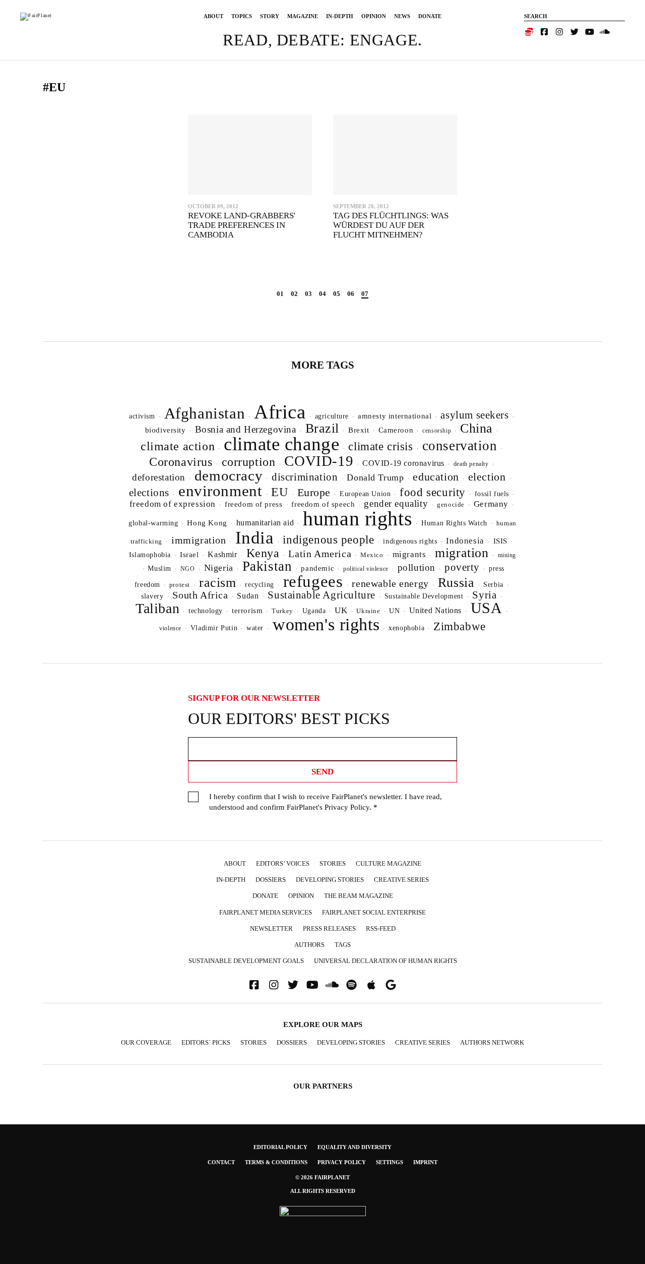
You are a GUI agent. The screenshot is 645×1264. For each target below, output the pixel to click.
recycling (259, 584)
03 (308, 293)
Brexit (358, 430)
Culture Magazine (388, 863)
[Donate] (529, 32)
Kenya (263, 553)
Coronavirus (181, 461)
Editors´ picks (205, 1042)
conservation (459, 445)
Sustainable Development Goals (246, 961)
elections (149, 493)
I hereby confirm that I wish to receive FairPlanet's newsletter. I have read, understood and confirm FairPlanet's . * (325, 802)
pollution (416, 567)
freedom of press (253, 504)
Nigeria (218, 568)
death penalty (471, 463)
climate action (178, 446)
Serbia (493, 584)
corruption (249, 461)
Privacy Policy (347, 807)
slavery (152, 596)
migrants (409, 554)
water (255, 628)
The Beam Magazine (358, 895)
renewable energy (390, 583)
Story (269, 16)
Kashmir (222, 554)
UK (341, 610)
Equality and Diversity (354, 1147)
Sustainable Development (424, 596)
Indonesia (465, 541)
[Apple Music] (371, 985)
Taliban (157, 608)
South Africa (200, 594)
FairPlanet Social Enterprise (374, 912)
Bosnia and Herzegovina (245, 429)
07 (364, 293)
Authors (309, 944)
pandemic (317, 568)
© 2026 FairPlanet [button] (322, 1177)
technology (205, 611)
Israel (189, 555)
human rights (357, 518)
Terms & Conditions (276, 1162)
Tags (343, 944)
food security (433, 492)
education (436, 476)
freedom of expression (173, 504)
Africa (280, 412)
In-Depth (339, 16)
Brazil (322, 428)
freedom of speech (323, 504)
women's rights (326, 624)
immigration (198, 540)
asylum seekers (474, 415)
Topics (241, 16)
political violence (366, 568)
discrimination (305, 477)
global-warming (153, 523)
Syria (484, 594)
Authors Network (492, 1042)
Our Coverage (146, 1042)
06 (350, 293)
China (476, 428)
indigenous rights (410, 541)
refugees (313, 581)
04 (322, 293)
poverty (462, 567)
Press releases (329, 928)
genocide (451, 504)
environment (220, 491)
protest (179, 584)
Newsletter (271, 928)
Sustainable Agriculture (321, 595)
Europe (314, 492)
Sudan (248, 595)
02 (294, 293)
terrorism (247, 611)
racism (217, 582)
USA (486, 608)
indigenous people (328, 539)
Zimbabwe (459, 626)
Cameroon (396, 430)
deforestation (158, 477)
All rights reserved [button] (322, 1191)
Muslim (159, 568)
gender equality (396, 503)
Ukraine (368, 611)
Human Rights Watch (454, 523)
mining (507, 555)
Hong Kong (207, 523)
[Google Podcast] (391, 985)
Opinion (373, 16)
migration (461, 553)
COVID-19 (318, 461)
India (254, 537)
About (213, 16)
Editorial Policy (280, 1147)
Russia (456, 582)
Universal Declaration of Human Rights (385, 961)
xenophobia (406, 628)
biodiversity (165, 430)
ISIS (500, 541)
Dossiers (270, 879)
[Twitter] (574, 32)
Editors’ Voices (282, 863)
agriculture (332, 416)
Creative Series (401, 879)
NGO (187, 568)
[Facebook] (544, 32)
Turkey (282, 611)
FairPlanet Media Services (265, 912)
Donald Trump (375, 477)
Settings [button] (389, 1162)
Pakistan (267, 566)
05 (336, 293)
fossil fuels (492, 494)
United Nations (435, 610)
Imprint (425, 1162)
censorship (436, 430)
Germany (491, 504)
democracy (229, 475)
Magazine (302, 16)
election (487, 476)
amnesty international (394, 416)
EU (279, 492)
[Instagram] (559, 32)
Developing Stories (330, 879)
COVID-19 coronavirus (403, 463)
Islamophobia (150, 555)
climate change (281, 444)
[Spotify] (351, 985)
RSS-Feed (381, 928)
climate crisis (380, 446)
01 (280, 293)
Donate (429, 16)
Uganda (314, 611)
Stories (332, 863)
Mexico (371, 555)
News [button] (402, 16)
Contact (221, 1162)
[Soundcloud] (605, 32)
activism (142, 416)
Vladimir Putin (213, 628)
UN (394, 611)
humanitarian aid (265, 522)
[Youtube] (590, 32)
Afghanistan (204, 413)
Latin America (319, 553)
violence (170, 628)
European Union (365, 494)
